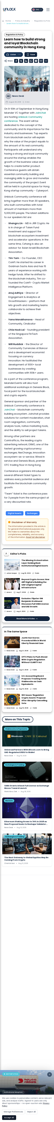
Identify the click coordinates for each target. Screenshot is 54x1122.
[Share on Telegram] (36, 61)
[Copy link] (46, 61)
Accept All (9, 1117)
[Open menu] (48, 9)
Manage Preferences (13, 1111)
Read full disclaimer (35, 537)
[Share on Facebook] (16, 61)
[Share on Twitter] (21, 61)
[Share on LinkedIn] (26, 61)
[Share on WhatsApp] (31, 61)
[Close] (49, 1074)
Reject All (31, 1111)
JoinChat (40, 112)
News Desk (18, 96)
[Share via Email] (41, 61)
